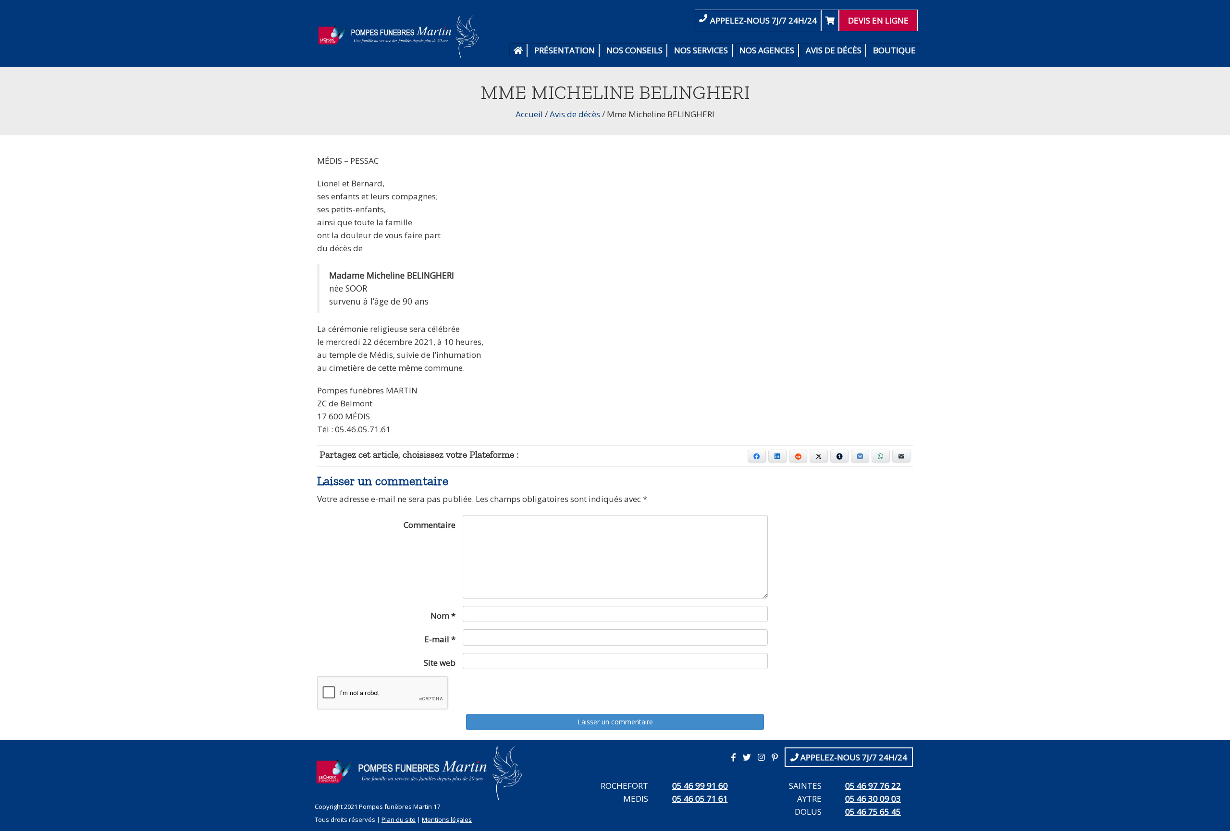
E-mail (439, 639)
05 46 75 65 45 (873, 811)
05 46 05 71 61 (700, 798)
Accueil (529, 114)
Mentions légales (447, 819)
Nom (442, 615)
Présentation (564, 50)
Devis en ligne (878, 20)
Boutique (894, 50)
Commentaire (429, 524)
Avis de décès (833, 50)
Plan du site (398, 819)
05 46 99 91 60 (700, 785)
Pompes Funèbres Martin (401, 36)
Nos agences (766, 50)
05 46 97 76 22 (873, 785)
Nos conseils (634, 50)
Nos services (701, 50)
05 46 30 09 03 (873, 798)
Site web (439, 662)
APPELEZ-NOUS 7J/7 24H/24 (763, 20)
